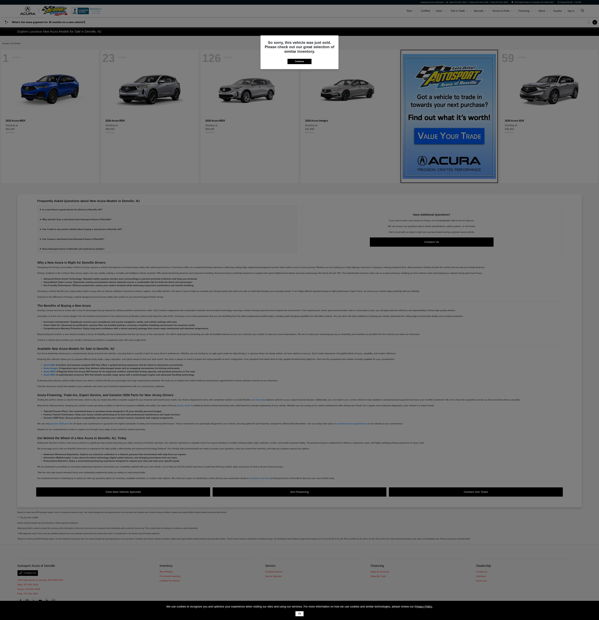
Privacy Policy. (424, 606)
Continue (299, 61)
